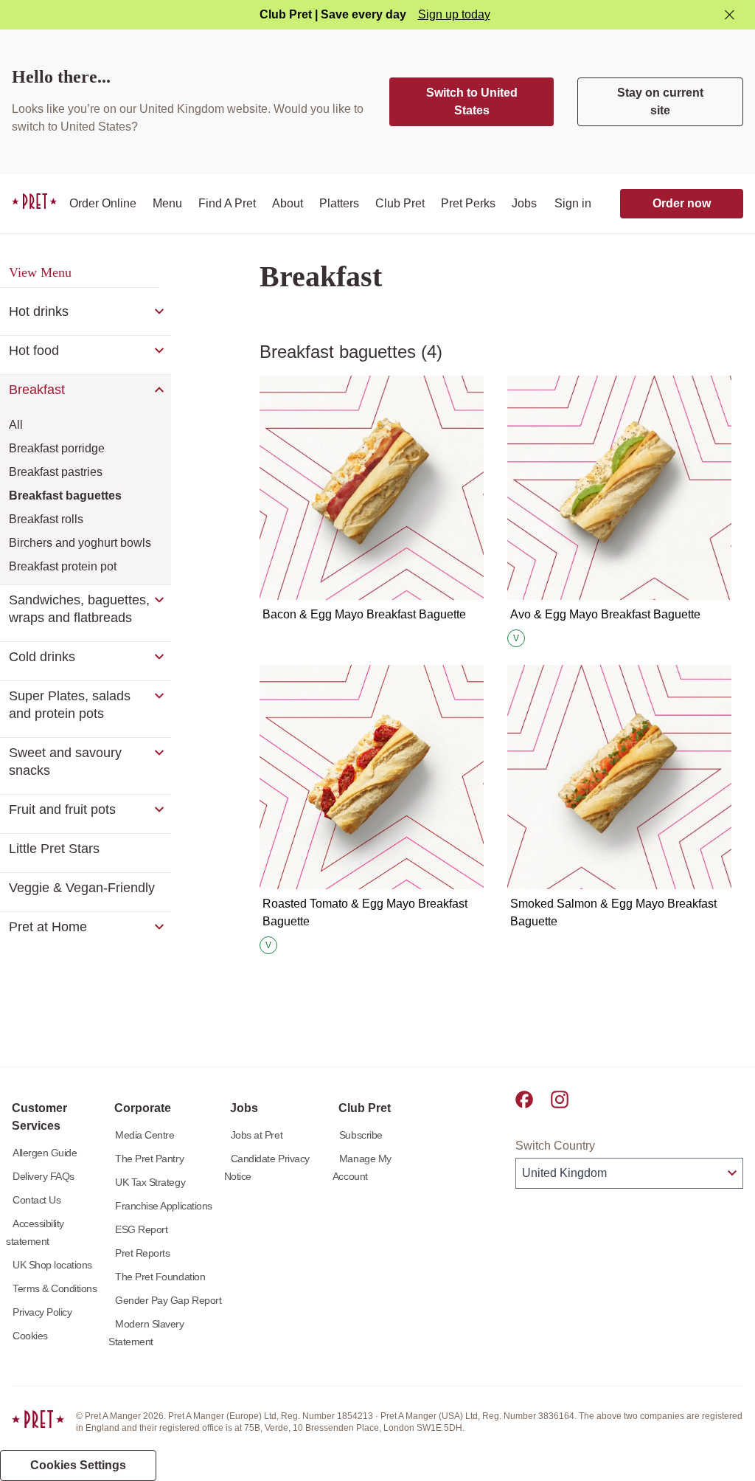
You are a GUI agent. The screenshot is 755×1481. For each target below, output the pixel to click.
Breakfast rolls (46, 519)
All (16, 424)
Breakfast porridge (57, 448)
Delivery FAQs (43, 1176)
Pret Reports (142, 1253)
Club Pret (400, 203)
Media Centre (144, 1135)
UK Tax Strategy (150, 1182)
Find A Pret (227, 203)
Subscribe (361, 1135)
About (287, 203)
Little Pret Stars (54, 848)
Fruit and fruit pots (62, 809)
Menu (167, 203)
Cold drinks (42, 656)
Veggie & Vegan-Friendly (82, 887)
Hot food (34, 350)
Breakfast (37, 389)
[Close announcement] (729, 15)
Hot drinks (39, 311)
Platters (339, 203)
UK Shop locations (52, 1265)
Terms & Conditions (55, 1288)
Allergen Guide (45, 1153)
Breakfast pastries (55, 472)
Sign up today (454, 14)
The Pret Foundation (160, 1277)
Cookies (30, 1336)
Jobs (524, 203)
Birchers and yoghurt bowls (80, 542)
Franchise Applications (163, 1206)
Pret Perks (468, 203)
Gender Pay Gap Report (168, 1300)
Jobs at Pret (256, 1135)
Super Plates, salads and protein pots (70, 704)
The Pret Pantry (149, 1158)
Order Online (102, 203)
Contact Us (36, 1200)
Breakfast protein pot (62, 566)
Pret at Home (48, 926)
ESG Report (141, 1229)
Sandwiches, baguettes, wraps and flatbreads (79, 609)
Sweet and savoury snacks (65, 761)
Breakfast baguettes (65, 495)
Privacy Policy (42, 1312)
